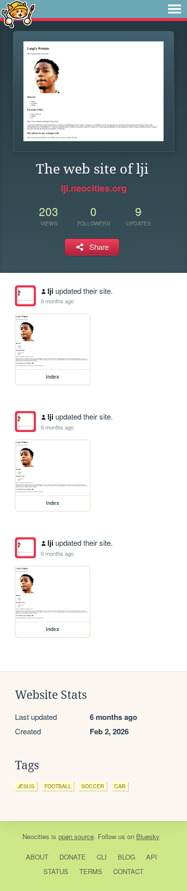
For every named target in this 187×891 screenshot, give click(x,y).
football (57, 786)
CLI (102, 857)
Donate (72, 857)
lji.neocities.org (94, 188)
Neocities (35, 836)
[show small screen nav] (174, 9)
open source (76, 836)
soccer (92, 786)
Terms (90, 871)
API (151, 857)
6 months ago (57, 301)
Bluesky (148, 836)
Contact (128, 871)
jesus (25, 786)
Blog (126, 857)
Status (55, 871)
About (37, 857)
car (120, 786)
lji (50, 290)
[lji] (25, 295)
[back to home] (18, 13)
